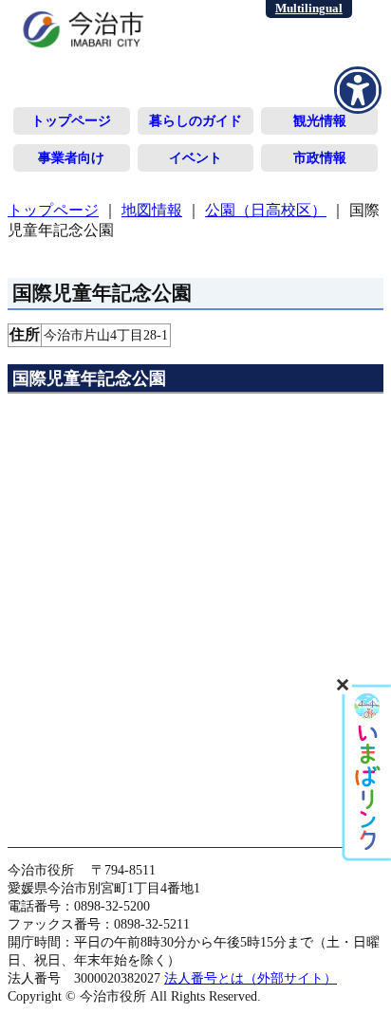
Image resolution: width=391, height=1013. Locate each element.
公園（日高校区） (265, 210)
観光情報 (319, 120)
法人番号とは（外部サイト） (250, 977)
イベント (195, 157)
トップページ (71, 120)
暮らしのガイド (195, 120)
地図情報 (151, 210)
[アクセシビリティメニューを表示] (358, 90)
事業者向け (71, 157)
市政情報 (319, 157)
